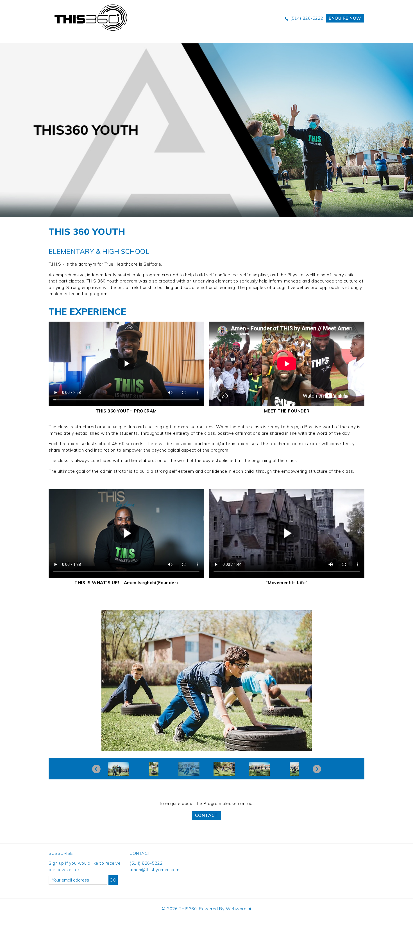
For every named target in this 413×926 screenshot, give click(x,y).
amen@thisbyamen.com (155, 869)
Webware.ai (238, 908)
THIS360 (188, 908)
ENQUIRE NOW (345, 18)
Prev (96, 769)
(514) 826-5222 (306, 18)
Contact (206, 815)
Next (317, 769)
